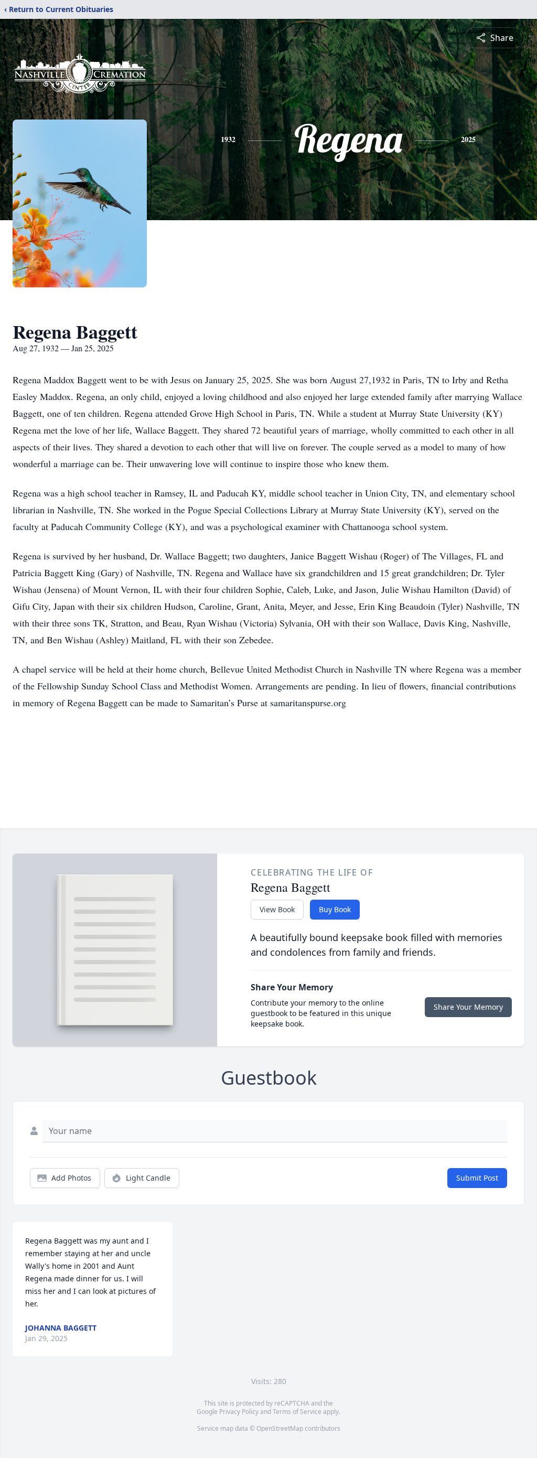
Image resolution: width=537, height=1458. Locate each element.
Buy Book (335, 909)
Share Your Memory (468, 1007)
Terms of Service (297, 1411)
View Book (277, 909)
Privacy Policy (239, 1411)
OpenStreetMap (279, 1428)
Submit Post (477, 1178)
